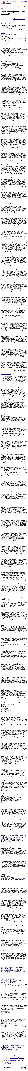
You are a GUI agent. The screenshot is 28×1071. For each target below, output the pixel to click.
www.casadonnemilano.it (6, 968)
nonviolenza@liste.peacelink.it (19, 1)
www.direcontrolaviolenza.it (6, 972)
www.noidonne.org (19, 980)
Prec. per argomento (19, 6)
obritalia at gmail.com (5, 714)
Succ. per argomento (6, 7)
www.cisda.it (3, 991)
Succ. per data (11, 6)
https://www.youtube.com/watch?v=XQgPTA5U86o (11, 834)
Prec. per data (4, 6)
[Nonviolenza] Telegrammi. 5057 (17, 1057)
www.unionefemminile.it (6, 374)
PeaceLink (6, 2)
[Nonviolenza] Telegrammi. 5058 (17, 1058)
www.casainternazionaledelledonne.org (12, 970)
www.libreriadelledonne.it (6, 977)
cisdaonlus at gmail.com (14, 990)
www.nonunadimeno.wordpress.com (8, 982)
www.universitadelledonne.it (10, 979)
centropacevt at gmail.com (19, 19)
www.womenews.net (5, 974)
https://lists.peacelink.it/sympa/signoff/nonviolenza (11, 1049)
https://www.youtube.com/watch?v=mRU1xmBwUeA (12, 837)
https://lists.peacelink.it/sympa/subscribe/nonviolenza (12, 1051)
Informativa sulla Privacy (7, 1068)
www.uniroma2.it (14, 69)
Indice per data (14, 7)
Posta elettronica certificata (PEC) (19, 1068)
